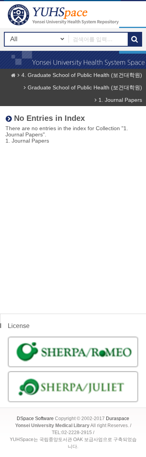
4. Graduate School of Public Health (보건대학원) (81, 75)
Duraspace (117, 418)
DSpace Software (35, 418)
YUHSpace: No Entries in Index (64, 14)
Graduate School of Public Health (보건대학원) (85, 87)
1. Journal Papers (120, 100)
